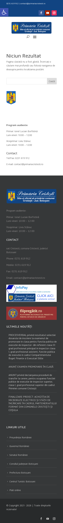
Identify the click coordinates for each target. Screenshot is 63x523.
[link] (4, 12)
